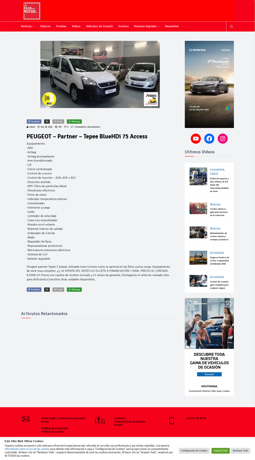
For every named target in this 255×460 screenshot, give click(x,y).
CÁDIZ (214, 174)
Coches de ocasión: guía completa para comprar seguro (219, 285)
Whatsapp (75, 121)
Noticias (26, 26)
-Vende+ (118, 425)
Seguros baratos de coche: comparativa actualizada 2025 (219, 260)
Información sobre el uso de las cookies (27, 449)
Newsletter (172, 26)
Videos (76, 26)
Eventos (124, 26)
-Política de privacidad (54, 428)
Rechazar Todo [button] (240, 450)
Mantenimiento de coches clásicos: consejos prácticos (219, 236)
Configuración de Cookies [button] (194, 450)
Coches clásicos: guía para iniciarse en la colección (219, 212)
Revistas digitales (145, 26)
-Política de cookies (52, 431)
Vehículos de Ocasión (99, 26)
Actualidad (217, 169)
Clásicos (45, 26)
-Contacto (119, 418)
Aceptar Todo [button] (221, 450)
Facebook (35, 121)
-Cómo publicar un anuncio (129, 421)
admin (32, 127)
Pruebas (61, 26)
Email (59, 121)
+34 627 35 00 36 (196, 418)
